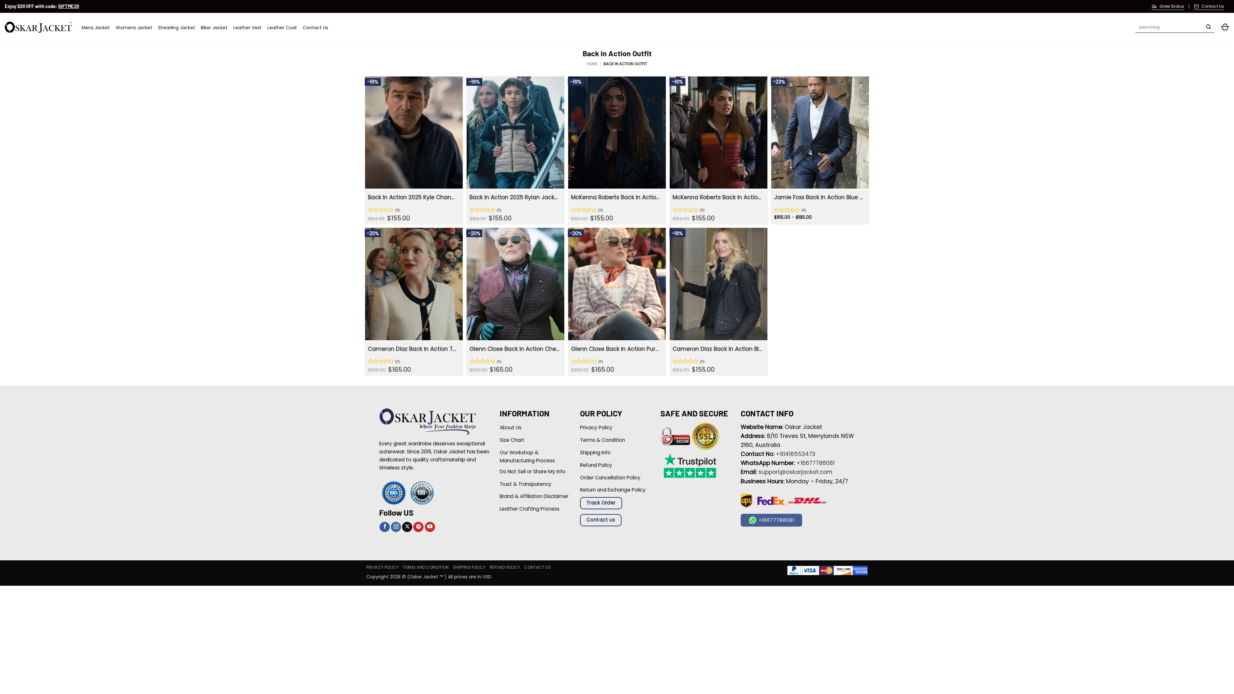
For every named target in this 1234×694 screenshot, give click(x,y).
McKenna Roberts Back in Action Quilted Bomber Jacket (616, 197)
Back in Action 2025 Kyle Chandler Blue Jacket (413, 197)
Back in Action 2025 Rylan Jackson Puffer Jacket (514, 197)
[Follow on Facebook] (385, 527)
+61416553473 (795, 454)
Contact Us (315, 27)
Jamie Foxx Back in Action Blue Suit (819, 197)
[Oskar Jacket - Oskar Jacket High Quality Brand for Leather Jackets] (38, 27)
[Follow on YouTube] (430, 527)
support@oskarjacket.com (795, 472)
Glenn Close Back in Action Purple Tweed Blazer (616, 348)
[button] (1225, 27)
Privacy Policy (382, 567)
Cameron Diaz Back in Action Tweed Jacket (413, 348)
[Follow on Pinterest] (418, 527)
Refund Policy (505, 567)
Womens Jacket (134, 27)
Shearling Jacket (176, 27)
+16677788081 (815, 463)
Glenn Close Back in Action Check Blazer (514, 348)
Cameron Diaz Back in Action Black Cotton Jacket (718, 348)
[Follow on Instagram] (396, 527)
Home (592, 64)
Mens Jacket (96, 27)
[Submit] (1208, 27)
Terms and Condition (426, 567)
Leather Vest (247, 27)
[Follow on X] (407, 527)
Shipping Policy (469, 567)
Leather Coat (282, 27)
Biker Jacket (214, 27)
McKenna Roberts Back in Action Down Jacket (718, 197)
